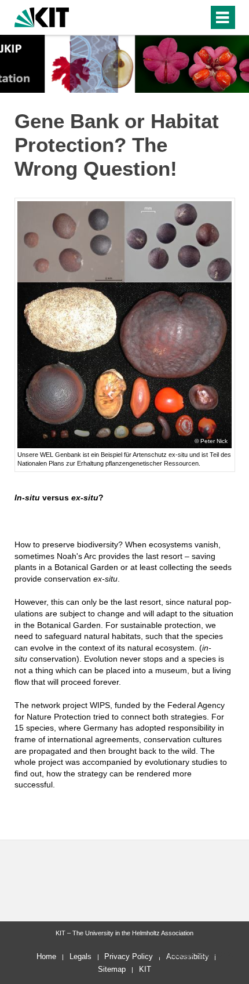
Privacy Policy (128, 956)
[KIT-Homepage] (41, 16)
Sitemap (112, 969)
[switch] (178, 17)
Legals (80, 956)
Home (46, 956)
